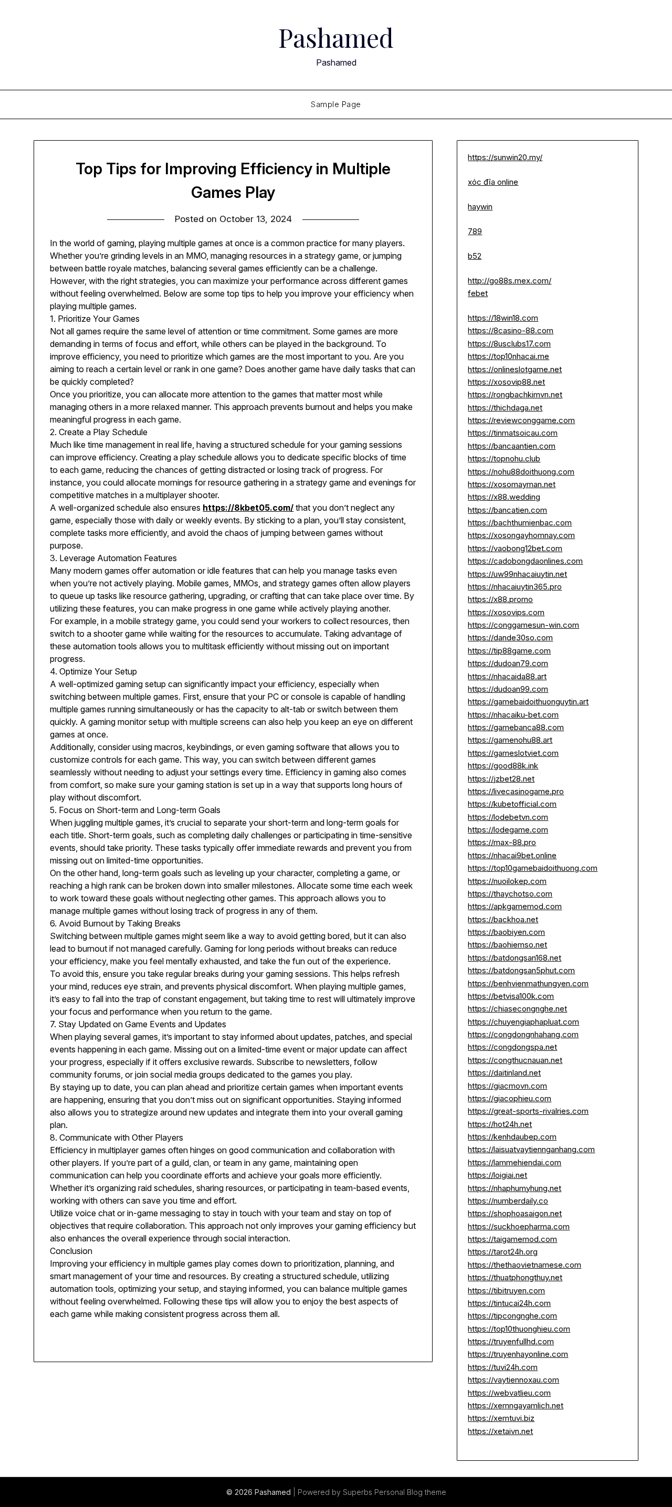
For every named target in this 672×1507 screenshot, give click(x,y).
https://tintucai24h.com (509, 1303)
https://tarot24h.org (503, 1252)
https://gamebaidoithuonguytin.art (528, 702)
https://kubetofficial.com (512, 804)
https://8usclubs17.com (509, 344)
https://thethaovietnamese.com (524, 1265)
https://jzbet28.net (501, 779)
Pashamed (336, 37)
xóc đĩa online (493, 182)
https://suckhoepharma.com (519, 1226)
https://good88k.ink (503, 766)
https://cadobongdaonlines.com (525, 561)
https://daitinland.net (504, 1073)
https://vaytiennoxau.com (513, 1380)
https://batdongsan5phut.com (521, 970)
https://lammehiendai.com (514, 1162)
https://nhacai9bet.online (512, 855)
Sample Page (336, 104)
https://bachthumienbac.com (520, 523)
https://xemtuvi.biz (501, 1418)
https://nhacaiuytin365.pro (515, 587)
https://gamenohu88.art (510, 740)
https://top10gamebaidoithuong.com (532, 868)
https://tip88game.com (509, 651)
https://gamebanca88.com (516, 727)
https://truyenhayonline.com (518, 1354)
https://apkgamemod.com (515, 906)
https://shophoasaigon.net (515, 1213)
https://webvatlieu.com (509, 1393)
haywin (480, 207)
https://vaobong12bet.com (515, 548)
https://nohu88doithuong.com (521, 472)
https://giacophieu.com (509, 1098)
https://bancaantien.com (511, 446)
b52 (474, 256)
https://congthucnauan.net (515, 1060)
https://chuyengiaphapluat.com (523, 1022)
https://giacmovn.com (507, 1086)
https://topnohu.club (504, 458)
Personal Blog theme (410, 1492)
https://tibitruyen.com (506, 1290)
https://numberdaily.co (508, 1201)
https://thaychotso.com (510, 894)
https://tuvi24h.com (503, 1367)
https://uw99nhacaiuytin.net (517, 574)
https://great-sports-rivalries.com (528, 1111)
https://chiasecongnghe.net (517, 1009)
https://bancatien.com (507, 510)
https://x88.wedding (504, 497)
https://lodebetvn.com (508, 817)
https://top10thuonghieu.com (519, 1329)
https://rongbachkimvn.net (515, 394)
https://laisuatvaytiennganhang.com (531, 1149)
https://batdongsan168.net (514, 958)
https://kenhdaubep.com (512, 1137)
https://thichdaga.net (505, 408)
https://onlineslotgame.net (515, 369)
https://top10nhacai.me (508, 356)
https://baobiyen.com (506, 932)
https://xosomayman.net (511, 484)
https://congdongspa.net (512, 1047)
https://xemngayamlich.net (515, 1405)
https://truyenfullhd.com (511, 1341)
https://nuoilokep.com (507, 881)
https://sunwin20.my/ (505, 157)
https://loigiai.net (497, 1175)
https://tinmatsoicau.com (513, 433)
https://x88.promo (500, 599)
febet (478, 293)
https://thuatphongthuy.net (515, 1277)
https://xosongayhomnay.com (521, 535)
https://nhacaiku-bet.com (513, 715)
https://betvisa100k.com (511, 996)
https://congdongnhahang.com (523, 1034)
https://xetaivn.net (500, 1431)
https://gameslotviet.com (513, 753)
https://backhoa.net (503, 919)
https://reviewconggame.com (521, 420)
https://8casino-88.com (510, 330)
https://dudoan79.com (508, 663)
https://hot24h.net (500, 1124)
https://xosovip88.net (506, 382)
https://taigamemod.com (512, 1239)
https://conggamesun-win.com (523, 625)
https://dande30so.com (510, 637)
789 (475, 231)
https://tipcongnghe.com (512, 1316)
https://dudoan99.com (508, 689)
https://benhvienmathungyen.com (528, 983)
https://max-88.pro (502, 842)
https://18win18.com (503, 318)
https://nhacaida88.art (507, 676)
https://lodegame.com (508, 830)
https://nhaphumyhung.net (514, 1188)
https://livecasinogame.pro (516, 791)
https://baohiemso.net (507, 945)
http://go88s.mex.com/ (509, 281)
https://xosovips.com (506, 612)
